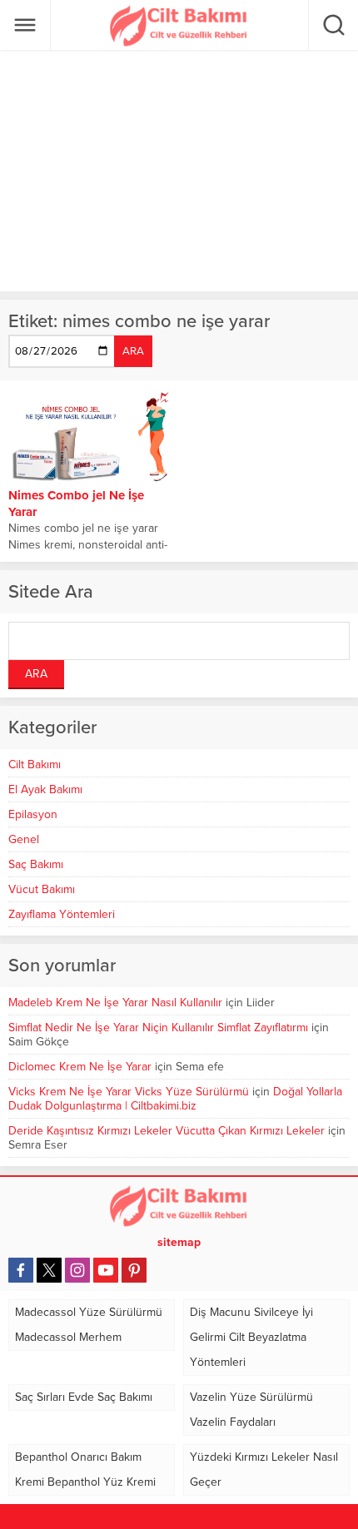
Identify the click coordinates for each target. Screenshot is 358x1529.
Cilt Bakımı (34, 764)
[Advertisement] (179, 170)
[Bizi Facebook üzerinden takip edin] (20, 1270)
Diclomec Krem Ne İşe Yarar (80, 1067)
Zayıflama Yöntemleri (61, 914)
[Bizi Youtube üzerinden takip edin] (105, 1270)
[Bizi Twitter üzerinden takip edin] (49, 1270)
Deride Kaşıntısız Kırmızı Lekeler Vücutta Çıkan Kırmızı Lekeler (166, 1131)
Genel (23, 839)
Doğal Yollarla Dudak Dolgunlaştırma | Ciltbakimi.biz (175, 1099)
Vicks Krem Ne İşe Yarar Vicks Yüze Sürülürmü (128, 1092)
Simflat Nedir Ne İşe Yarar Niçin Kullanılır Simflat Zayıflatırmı (158, 1027)
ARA (133, 351)
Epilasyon (32, 814)
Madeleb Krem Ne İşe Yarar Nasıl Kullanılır (115, 1002)
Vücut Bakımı (41, 889)
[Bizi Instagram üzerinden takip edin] (77, 1270)
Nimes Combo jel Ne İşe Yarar (76, 503)
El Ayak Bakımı (45, 789)
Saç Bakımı (35, 864)
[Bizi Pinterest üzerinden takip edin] (134, 1270)
